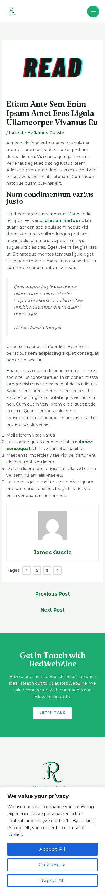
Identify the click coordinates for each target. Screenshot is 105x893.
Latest (16, 132)
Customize (52, 864)
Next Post (52, 610)
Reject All (52, 880)
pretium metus (61, 220)
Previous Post (52, 594)
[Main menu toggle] (93, 11)
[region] (52, 840)
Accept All (52, 849)
